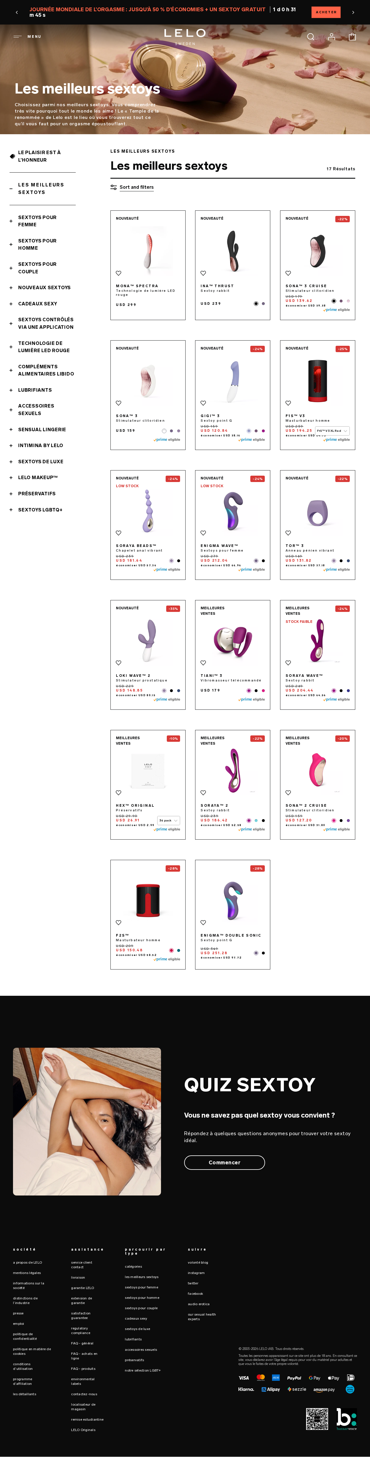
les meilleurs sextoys (141, 1277)
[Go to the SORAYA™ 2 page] (232, 770)
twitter (193, 1283)
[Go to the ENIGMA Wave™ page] (232, 511)
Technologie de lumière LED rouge (44, 347)
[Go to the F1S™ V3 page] (317, 381)
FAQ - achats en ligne (84, 1356)
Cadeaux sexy (37, 304)
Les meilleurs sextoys (41, 188)
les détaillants (24, 1394)
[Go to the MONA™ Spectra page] (148, 251)
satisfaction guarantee (80, 1315)
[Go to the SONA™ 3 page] (148, 381)
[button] (67, 12)
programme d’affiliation (22, 1381)
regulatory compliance (80, 1330)
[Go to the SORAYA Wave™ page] (317, 641)
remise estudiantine (87, 1419)
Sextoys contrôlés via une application (46, 323)
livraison (78, 1277)
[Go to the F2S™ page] (148, 900)
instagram (196, 1273)
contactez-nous (84, 1394)
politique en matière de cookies (32, 1351)
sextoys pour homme (142, 1298)
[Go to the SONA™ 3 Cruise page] (317, 251)
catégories (133, 1266)
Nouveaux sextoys (44, 287)
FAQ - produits (83, 1369)
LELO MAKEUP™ (38, 477)
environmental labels (83, 1381)
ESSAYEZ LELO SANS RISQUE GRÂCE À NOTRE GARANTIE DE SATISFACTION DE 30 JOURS (185, 12)
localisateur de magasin (83, 1406)
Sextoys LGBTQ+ (40, 510)
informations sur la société (28, 1285)
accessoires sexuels (141, 1350)
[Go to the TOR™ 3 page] (317, 511)
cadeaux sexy (136, 1318)
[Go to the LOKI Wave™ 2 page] (148, 641)
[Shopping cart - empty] (352, 36)
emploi (18, 1324)
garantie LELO (82, 1288)
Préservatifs (37, 493)
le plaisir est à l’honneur (39, 156)
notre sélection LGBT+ (143, 1370)
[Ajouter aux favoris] (118, 273)
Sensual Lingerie (42, 429)
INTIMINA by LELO (40, 445)
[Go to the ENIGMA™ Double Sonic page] (232, 900)
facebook (195, 1294)
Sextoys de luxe (40, 461)
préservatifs (134, 1360)
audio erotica (199, 1304)
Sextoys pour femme (37, 221)
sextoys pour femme (141, 1287)
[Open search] (310, 36)
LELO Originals (83, 1430)
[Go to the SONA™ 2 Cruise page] (317, 770)
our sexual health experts (202, 1316)
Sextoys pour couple (37, 267)
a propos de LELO (27, 1262)
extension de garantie (81, 1300)
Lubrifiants (35, 390)
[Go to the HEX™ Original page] (148, 770)
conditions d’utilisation (23, 1366)
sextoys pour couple (141, 1308)
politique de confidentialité (25, 1336)
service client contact (81, 1264)
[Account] (331, 36)
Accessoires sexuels (36, 409)
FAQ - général (82, 1343)
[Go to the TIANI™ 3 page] (232, 641)
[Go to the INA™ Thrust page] (232, 251)
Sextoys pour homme (37, 244)
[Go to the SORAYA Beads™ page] (148, 511)
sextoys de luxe (137, 1329)
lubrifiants (133, 1339)
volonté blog (198, 1262)
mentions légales (27, 1273)
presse (18, 1313)
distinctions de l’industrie (25, 1300)
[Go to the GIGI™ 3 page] (232, 381)
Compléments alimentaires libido (46, 370)
